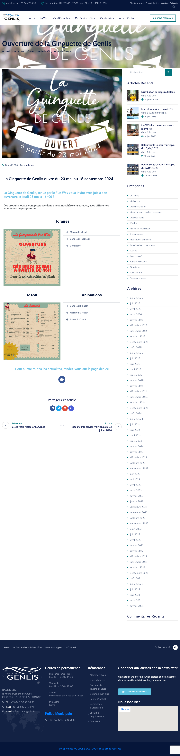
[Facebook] (61, 379)
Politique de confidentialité (27, 647)
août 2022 (136, 529)
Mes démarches (61, 18)
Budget (134, 223)
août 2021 (136, 578)
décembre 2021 (138, 556)
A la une (19, 51)
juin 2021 (135, 589)
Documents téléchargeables (98, 687)
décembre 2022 (138, 507)
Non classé (136, 256)
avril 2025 (135, 369)
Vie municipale (138, 278)
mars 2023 (136, 490)
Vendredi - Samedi (80, 238)
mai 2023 (135, 479)
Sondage (135, 267)
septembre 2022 (139, 523)
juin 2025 (135, 358)
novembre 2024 (139, 397)
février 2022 (137, 545)
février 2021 (137, 606)
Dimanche (75, 245)
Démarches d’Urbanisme (96, 706)
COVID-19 (71, 647)
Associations (137, 217)
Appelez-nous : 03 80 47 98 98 (21, 3)
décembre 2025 (138, 325)
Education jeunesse (140, 239)
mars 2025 (136, 375)
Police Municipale (58, 714)
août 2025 (136, 347)
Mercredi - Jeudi (78, 232)
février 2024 (137, 446)
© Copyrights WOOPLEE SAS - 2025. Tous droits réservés (90, 748)
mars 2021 (136, 600)
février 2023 (137, 496)
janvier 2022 (136, 551)
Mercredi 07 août (79, 312)
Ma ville (44, 18)
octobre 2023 (137, 463)
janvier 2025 (136, 386)
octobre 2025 (137, 336)
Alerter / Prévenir (98, 675)
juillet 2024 (136, 419)
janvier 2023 (136, 501)
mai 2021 (135, 595)
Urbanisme (136, 272)
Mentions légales (54, 647)
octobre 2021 (137, 567)
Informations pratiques (142, 245)
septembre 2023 (139, 468)
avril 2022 (135, 540)
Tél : (20, 702)
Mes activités (107, 18)
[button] (91, 232)
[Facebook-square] (175, 647)
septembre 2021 (139, 573)
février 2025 (137, 380)
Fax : (20, 706)
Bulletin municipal (140, 228)
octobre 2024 (137, 402)
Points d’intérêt (98, 698)
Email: (20, 711)
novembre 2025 (139, 331)
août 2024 (136, 413)
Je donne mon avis (99, 693)
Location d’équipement (97, 714)
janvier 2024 (136, 452)
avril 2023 (135, 485)
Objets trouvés (138, 261)
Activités (135, 201)
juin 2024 (135, 424)
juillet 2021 (136, 584)
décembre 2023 (138, 457)
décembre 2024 (138, 391)
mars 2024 (136, 441)
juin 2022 (135, 534)
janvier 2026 (136, 320)
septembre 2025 (139, 342)
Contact (131, 18)
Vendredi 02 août (79, 305)
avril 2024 (135, 435)
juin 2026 (135, 303)
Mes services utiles (85, 18)
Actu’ (121, 18)
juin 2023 (135, 474)
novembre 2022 (139, 512)
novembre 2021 (139, 562)
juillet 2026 (136, 298)
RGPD (7, 647)
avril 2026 (135, 309)
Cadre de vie (136, 234)
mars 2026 (136, 314)
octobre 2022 (137, 518)
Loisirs (133, 250)
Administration (138, 206)
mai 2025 (135, 364)
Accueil (33, 18)
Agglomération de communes (146, 212)
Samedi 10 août (78, 319)
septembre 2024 (139, 408)
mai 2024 (135, 430)
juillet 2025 (136, 353)
